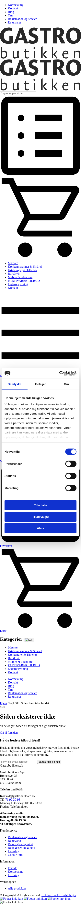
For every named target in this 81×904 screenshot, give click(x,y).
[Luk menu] (29, 640)
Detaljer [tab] (40, 384)
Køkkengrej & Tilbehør (22, 270)
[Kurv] (40, 256)
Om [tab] (66, 384)
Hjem (3, 703)
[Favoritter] (40, 175)
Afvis (40, 528)
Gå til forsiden (9, 732)
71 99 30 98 (12, 799)
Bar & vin (14, 273)
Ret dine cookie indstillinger (58, 895)
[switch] (70, 464)
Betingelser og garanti (21, 847)
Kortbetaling (15, 4)
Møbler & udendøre (20, 277)
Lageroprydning (18, 284)
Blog (11, 12)
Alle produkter (17, 888)
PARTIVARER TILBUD (24, 280)
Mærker (13, 263)
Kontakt (13, 8)
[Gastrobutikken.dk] (40, 57)
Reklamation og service (22, 19)
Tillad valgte (40, 516)
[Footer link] (12, 898)
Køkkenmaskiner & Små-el (25, 266)
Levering (13, 851)
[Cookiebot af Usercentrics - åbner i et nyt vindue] (59, 373)
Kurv (3, 630)
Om (10, 15)
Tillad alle (40, 505)
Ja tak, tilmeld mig (49, 761)
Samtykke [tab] (14, 384)
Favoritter (6, 545)
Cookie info (15, 854)
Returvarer (14, 22)
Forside (12, 868)
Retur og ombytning (20, 844)
